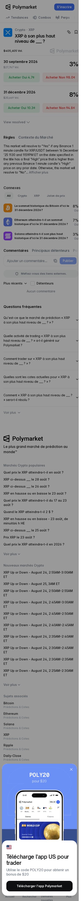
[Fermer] (71, 769)
